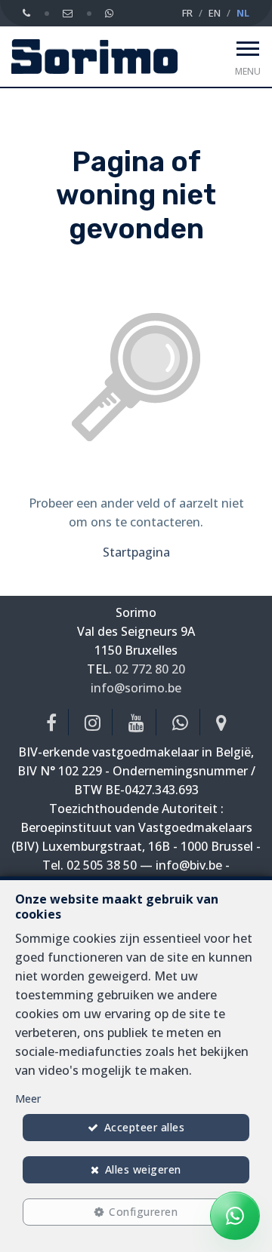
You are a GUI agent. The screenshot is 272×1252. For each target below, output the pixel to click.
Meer (28, 1098)
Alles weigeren (143, 1169)
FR (187, 13)
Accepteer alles (144, 1127)
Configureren (143, 1211)
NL (242, 13)
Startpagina (136, 552)
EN (215, 13)
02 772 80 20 (150, 669)
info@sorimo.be (136, 688)
